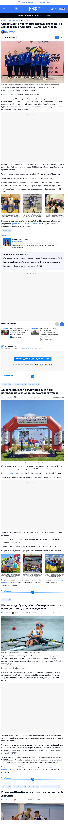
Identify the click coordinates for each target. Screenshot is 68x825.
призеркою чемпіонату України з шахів (26, 224)
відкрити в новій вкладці (58, 397)
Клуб (62, 8)
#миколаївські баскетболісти (49, 786)
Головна (4, 20)
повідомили (11, 94)
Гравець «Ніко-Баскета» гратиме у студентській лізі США (23, 266)
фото (43, 15)
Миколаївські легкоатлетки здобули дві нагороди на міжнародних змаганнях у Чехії (32, 258)
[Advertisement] (32, 139)
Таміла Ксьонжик (19, 612)
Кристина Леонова (22, 397)
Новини (10, 20)
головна (20, 15)
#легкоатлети (33, 384)
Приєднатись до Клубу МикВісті (33, 358)
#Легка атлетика (18, 384)
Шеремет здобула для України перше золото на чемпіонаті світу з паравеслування (31, 262)
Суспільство (17, 20)
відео (48, 15)
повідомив (11, 473)
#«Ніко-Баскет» (18, 786)
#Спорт (5, 230)
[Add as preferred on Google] (16, 8)
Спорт (26, 255)
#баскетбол (32, 786)
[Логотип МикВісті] (35, 8)
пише (9, 668)
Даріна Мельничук (10, 31)
